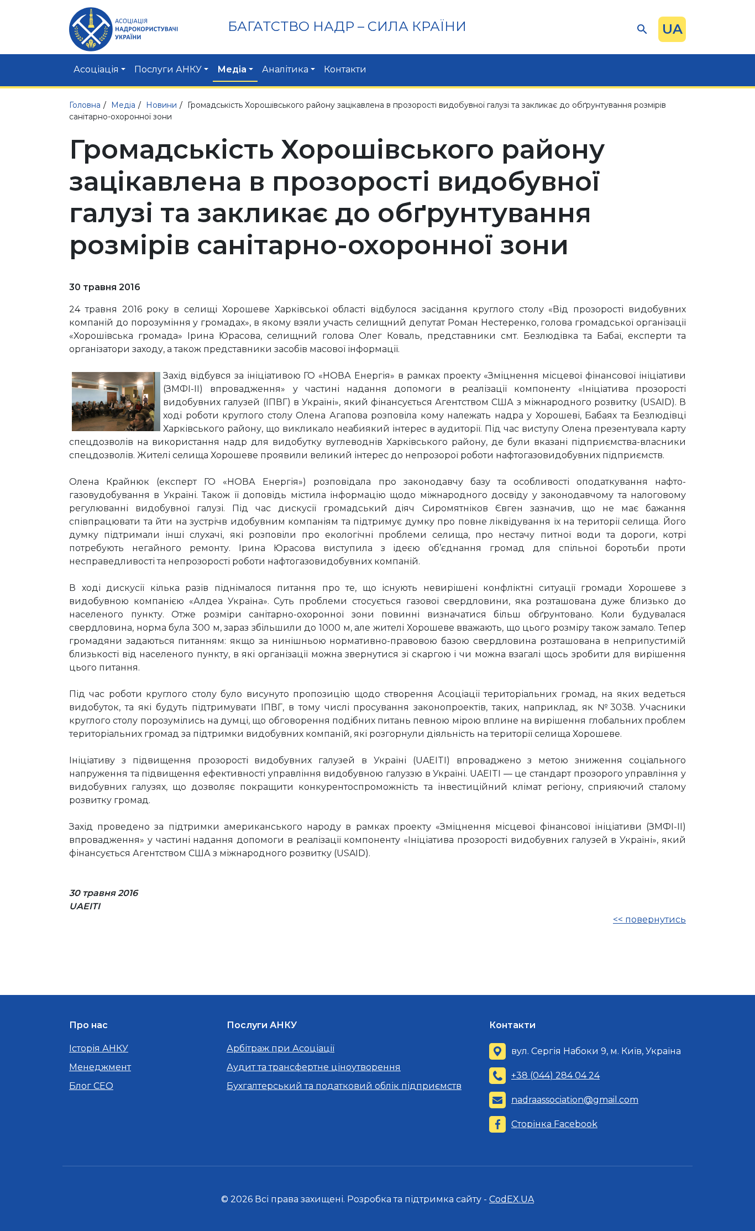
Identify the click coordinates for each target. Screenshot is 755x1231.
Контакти (345, 69)
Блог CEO (91, 1086)
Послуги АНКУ (168, 69)
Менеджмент (100, 1067)
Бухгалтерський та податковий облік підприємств (344, 1086)
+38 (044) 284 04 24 (555, 1075)
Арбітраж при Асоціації (280, 1048)
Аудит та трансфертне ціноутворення (314, 1067)
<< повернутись (649, 919)
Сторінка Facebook (554, 1124)
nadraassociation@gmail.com (574, 1099)
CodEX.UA (511, 1199)
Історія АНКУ (98, 1048)
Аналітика (285, 69)
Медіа (232, 69)
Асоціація (96, 69)
